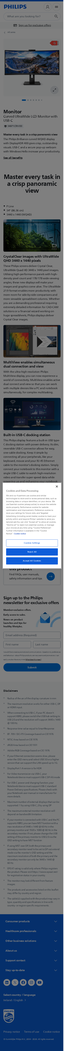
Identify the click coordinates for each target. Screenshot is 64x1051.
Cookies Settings (31, 543)
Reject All (30, 552)
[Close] (55, 486)
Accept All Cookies (31, 560)
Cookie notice (19, 533)
